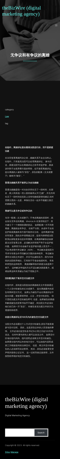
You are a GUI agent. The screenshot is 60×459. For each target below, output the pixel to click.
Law (7, 116)
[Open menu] (56, 25)
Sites (7, 452)
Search (41, 432)
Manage (14, 452)
